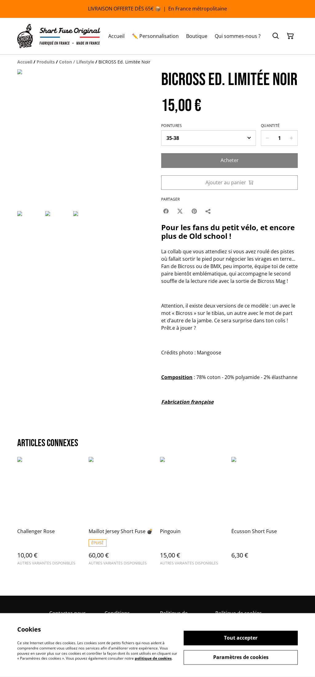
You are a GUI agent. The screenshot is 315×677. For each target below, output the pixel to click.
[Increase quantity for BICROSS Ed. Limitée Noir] (291, 138)
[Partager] (208, 211)
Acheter (230, 160)
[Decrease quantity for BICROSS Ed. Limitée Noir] (267, 138)
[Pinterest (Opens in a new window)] (194, 211)
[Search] (275, 36)
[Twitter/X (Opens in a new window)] (180, 211)
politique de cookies (153, 658)
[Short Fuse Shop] (58, 36)
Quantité (270, 126)
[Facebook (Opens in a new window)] (165, 211)
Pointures (171, 126)
